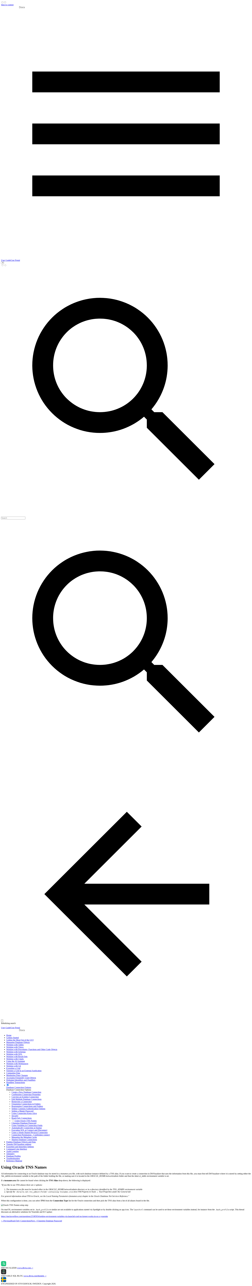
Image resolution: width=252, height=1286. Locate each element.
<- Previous (16, 1221)
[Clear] (2, 1020)
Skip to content (7, 5)
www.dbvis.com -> (25, 1268)
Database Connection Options (18, 1090)
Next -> (46, 1221)
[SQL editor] (126, 1260)
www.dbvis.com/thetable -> (34, 1276)
